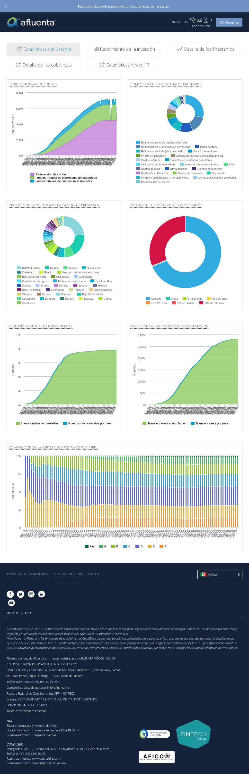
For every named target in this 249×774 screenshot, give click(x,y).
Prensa (93, 574)
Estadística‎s (39, 574)
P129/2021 (121, 634)
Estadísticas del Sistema (46, 49)
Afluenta (35, 22)
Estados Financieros (69, 574)
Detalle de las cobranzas (46, 65)
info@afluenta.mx (58, 688)
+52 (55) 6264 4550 (47, 682)
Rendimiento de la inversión (127, 49)
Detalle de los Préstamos (208, 49)
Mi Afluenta (229, 22)
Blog (23, 574)
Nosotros (179, 22)
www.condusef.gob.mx (46, 758)
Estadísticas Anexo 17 (127, 65)
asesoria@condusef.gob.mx (49, 763)
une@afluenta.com (44, 735)
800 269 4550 (201, 26)
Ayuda (11, 574)
